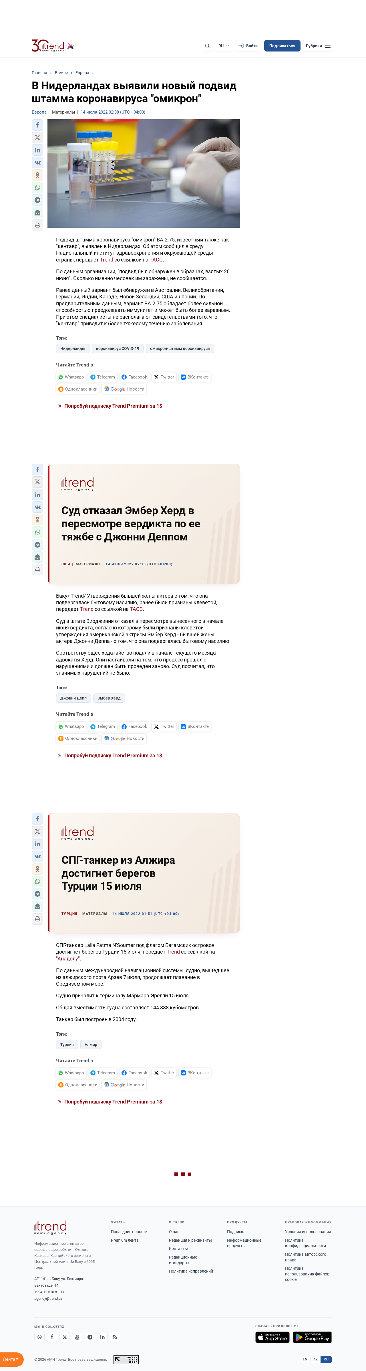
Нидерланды (72, 348)
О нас (174, 1231)
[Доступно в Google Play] (312, 1337)
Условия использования (308, 1231)
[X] (64, 1337)
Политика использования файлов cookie (307, 1274)
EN (305, 1359)
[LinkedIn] (102, 1337)
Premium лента (125, 1240)
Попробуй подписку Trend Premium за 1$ (112, 406)
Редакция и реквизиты (190, 1240)
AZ (315, 1359)
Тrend (87, 609)
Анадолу (67, 959)
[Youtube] (77, 1337)
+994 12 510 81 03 (49, 1292)
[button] (37, 125)
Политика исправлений (191, 1271)
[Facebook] (52, 1337)
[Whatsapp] (39, 1337)
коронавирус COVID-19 (117, 348)
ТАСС (156, 260)
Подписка (236, 1231)
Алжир (91, 1044)
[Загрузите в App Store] (272, 1337)
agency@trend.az (48, 1298)
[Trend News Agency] (50, 1228)
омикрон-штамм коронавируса (180, 348)
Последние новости (129, 1231)
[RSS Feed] (115, 1337)
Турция (67, 1044)
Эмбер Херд (109, 698)
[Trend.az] (53, 45)
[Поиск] (207, 45)
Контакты (178, 1248)
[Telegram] (90, 1337)
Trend (106, 260)
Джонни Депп (73, 698)
